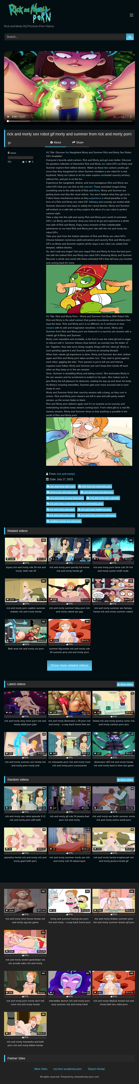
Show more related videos (69, 665)
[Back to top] (128, 1074)
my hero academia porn (67, 1069)
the (67, 152)
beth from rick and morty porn (96, 486)
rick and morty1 (66, 473)
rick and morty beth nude (62, 486)
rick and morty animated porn (98, 492)
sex (103, 163)
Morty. (97, 190)
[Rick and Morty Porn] (69, 13)
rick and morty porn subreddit (104, 498)
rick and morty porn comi (62, 515)
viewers (50, 327)
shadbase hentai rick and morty (65, 521)
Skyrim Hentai (96, 1069)
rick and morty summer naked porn (98, 515)
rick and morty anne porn (62, 509)
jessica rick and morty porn (63, 492)
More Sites (40, 1069)
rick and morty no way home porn (66, 498)
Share (80, 142)
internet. (88, 186)
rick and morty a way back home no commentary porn (76, 503)
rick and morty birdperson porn (96, 509)
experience (95, 198)
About (57, 142)
